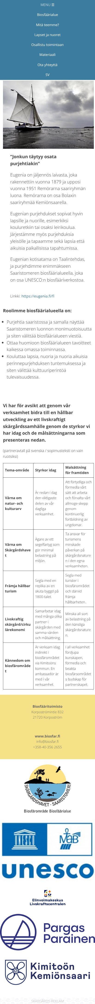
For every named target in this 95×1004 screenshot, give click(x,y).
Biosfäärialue (47, 14)
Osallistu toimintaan (47, 44)
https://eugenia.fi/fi (37, 296)
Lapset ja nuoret (47, 35)
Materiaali (47, 54)
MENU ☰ (47, 5)
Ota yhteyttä (47, 65)
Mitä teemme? (47, 25)
